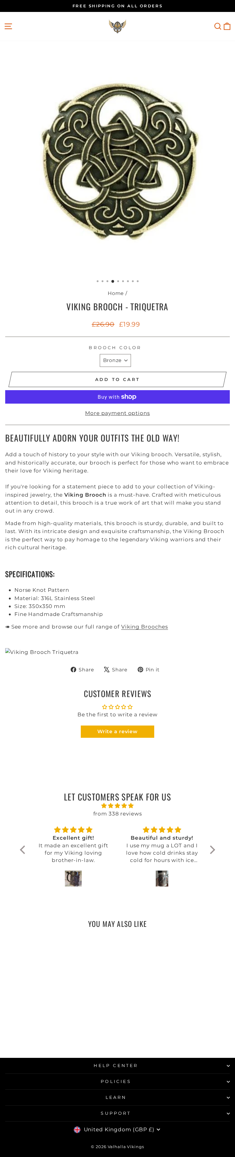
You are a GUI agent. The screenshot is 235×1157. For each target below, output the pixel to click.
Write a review (117, 731)
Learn (116, 1097)
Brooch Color (115, 347)
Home (116, 293)
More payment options (117, 413)
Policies (116, 1081)
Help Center (116, 1065)
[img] (117, 806)
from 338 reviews (117, 813)
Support (116, 1113)
